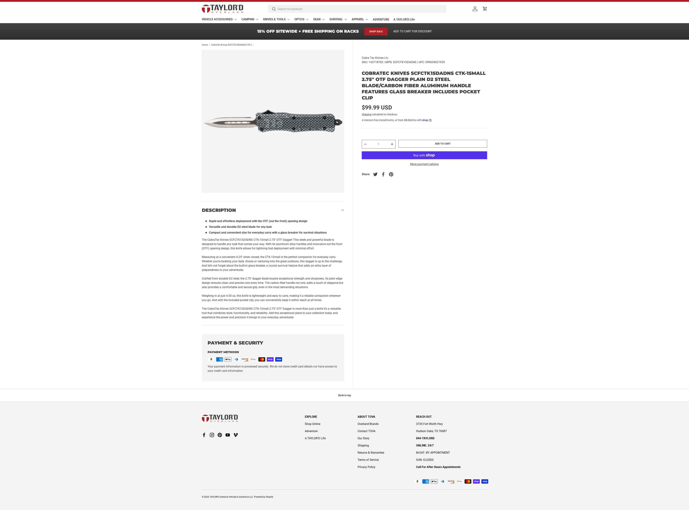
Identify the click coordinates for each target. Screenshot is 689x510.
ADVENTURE (381, 19)
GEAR (317, 19)
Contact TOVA (366, 431)
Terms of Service (368, 460)
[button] (485, 9)
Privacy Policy (366, 467)
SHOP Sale (376, 31)
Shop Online (312, 424)
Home (205, 45)
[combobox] (357, 9)
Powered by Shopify (263, 497)
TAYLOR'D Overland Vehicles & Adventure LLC (231, 497)
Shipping (366, 114)
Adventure (311, 431)
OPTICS (299, 19)
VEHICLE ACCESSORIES (217, 19)
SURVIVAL (336, 19)
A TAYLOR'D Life (404, 19)
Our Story (363, 438)
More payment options (424, 164)
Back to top (344, 395)
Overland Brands (368, 424)
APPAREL (358, 19)
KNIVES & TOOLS (274, 19)
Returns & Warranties (371, 452)
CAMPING (248, 19)
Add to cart (443, 143)
